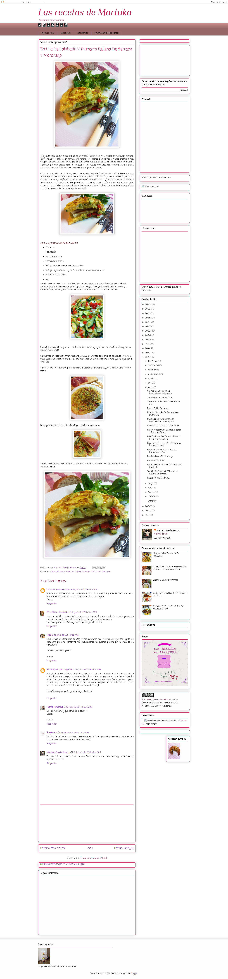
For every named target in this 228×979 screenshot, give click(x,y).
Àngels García (53, 732)
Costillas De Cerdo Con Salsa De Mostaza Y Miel (168, 608)
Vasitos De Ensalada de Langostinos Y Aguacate (159, 392)
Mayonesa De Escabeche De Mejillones (166, 555)
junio (150, 387)
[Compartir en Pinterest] (104, 567)
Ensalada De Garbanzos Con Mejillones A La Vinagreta (160, 420)
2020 (148, 331)
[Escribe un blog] (96, 567)
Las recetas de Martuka (85, 12)
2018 (147, 339)
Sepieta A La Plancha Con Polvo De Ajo (163, 403)
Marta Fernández (55, 707)
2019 (147, 335)
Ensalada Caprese (155, 460)
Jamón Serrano (82, 571)
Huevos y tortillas (65, 571)
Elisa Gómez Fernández (58, 612)
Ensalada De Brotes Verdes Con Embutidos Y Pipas (162, 451)
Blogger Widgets (150, 724)
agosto (151, 378)
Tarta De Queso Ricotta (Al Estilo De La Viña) (170, 594)
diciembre (153, 361)
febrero (151, 496)
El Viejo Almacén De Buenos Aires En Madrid (163, 414)
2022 (148, 322)
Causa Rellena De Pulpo (158, 478)
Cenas (53, 571)
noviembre (153, 365)
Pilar (49, 635)
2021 (147, 326)
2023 (148, 318)
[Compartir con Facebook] (101, 567)
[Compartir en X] (99, 567)
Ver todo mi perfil (162, 538)
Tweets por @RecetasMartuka (156, 177)
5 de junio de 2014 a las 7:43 (65, 635)
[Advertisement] (87, 823)
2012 (147, 510)
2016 (147, 348)
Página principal (48, 33)
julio (150, 383)
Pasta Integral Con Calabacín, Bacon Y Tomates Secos (164, 431)
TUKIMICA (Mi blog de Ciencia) (107, 33)
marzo (151, 492)
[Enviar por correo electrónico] (93, 567)
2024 (148, 313)
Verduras (106, 571)
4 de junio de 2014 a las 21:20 (84, 589)
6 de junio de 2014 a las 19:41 (87, 752)
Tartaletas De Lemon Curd (159, 397)
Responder (52, 603)
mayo (151, 483)
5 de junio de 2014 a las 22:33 (78, 707)
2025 (148, 309)
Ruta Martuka (82, 33)
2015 (147, 352)
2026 (148, 304)
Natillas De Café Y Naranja (160, 456)
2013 (147, 506)
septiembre (153, 374)
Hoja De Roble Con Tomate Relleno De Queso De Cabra (163, 438)
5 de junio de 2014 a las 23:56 (74, 732)
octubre (151, 370)
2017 (147, 344)
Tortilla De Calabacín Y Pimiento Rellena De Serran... (162, 473)
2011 (147, 515)
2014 (147, 357)
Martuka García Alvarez (58, 752)
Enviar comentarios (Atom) (94, 858)
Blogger (134, 973)
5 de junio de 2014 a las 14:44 (87, 669)
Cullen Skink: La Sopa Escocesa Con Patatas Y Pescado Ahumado (170, 568)
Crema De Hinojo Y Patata (165, 580)
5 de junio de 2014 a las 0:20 (83, 612)
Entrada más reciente (52, 848)
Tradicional (96, 571)
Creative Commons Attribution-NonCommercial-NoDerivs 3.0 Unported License (161, 703)
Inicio (90, 848)
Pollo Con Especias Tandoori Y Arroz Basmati (164, 466)
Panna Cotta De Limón (158, 408)
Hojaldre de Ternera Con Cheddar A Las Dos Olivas (164, 444)
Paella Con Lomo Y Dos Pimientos (163, 425)
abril (150, 488)
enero (150, 501)
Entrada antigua (124, 848)
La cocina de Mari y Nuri (58, 589)
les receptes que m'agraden (60, 669)
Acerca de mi (66, 33)
